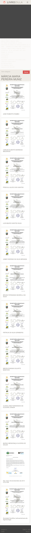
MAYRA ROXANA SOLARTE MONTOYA (12, 369)
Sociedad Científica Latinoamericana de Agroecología (15, 519)
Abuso (28, 532)
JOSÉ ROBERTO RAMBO (11, 114)
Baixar (26, 72)
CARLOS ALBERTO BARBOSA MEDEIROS (13, 150)
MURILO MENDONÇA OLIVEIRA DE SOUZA (14, 444)
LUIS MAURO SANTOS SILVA (12, 223)
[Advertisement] (15, 21)
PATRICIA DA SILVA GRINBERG (13, 333)
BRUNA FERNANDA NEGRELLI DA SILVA (14, 296)
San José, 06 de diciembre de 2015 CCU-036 (14, 481)
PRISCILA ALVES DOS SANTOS (13, 187)
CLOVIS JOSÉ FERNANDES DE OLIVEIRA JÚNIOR (13, 406)
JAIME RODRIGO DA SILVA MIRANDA (15, 259)
